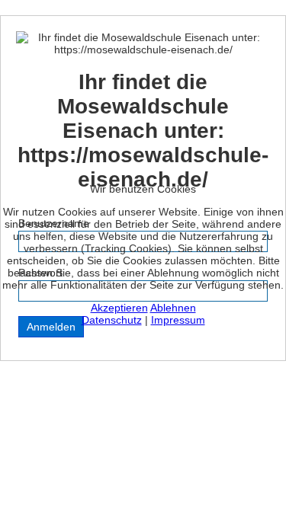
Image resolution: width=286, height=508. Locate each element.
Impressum (178, 320)
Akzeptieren (119, 308)
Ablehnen (173, 308)
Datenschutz (112, 320)
